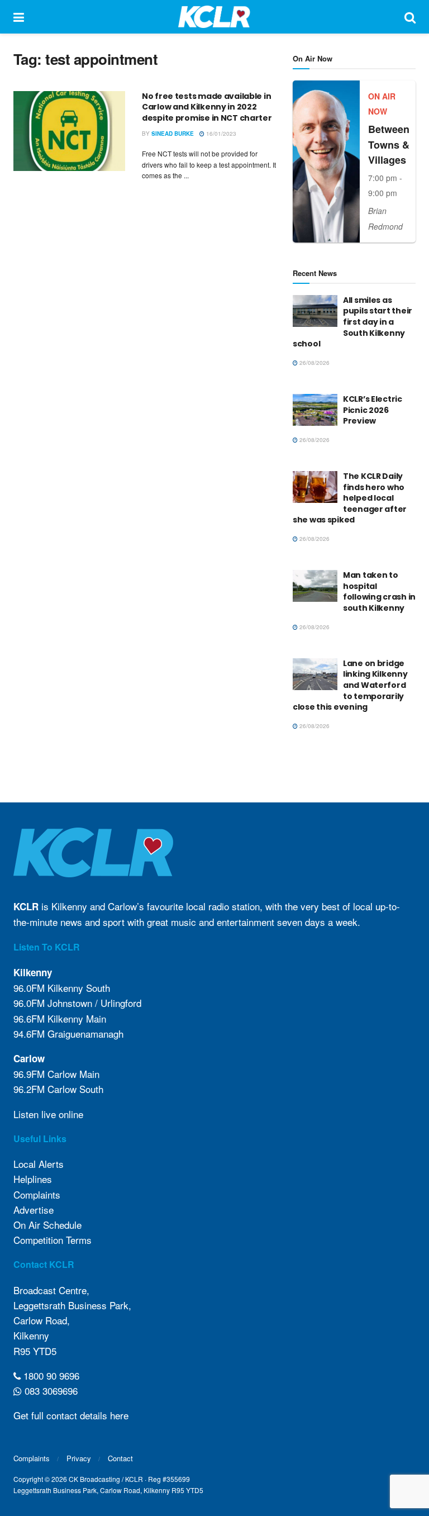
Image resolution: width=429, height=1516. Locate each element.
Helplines (32, 1179)
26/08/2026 (314, 363)
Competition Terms (52, 1240)
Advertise (33, 1209)
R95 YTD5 (34, 1351)
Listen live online (48, 1114)
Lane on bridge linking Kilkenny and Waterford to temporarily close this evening (350, 685)
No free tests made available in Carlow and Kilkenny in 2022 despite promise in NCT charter (207, 107)
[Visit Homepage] (214, 17)
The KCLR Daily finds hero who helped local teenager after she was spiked (350, 498)
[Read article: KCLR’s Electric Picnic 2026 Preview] (315, 410)
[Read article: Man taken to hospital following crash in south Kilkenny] (315, 586)
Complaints (36, 1194)
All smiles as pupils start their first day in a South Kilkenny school (352, 321)
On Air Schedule (47, 1225)
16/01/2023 (220, 133)
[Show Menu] (18, 17)
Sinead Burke (172, 133)
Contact (120, 1458)
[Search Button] (410, 17)
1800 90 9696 (50, 1375)
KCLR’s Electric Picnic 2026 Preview (372, 409)
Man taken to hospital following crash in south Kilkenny (379, 591)
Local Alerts (38, 1164)
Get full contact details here (70, 1415)
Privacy (78, 1458)
